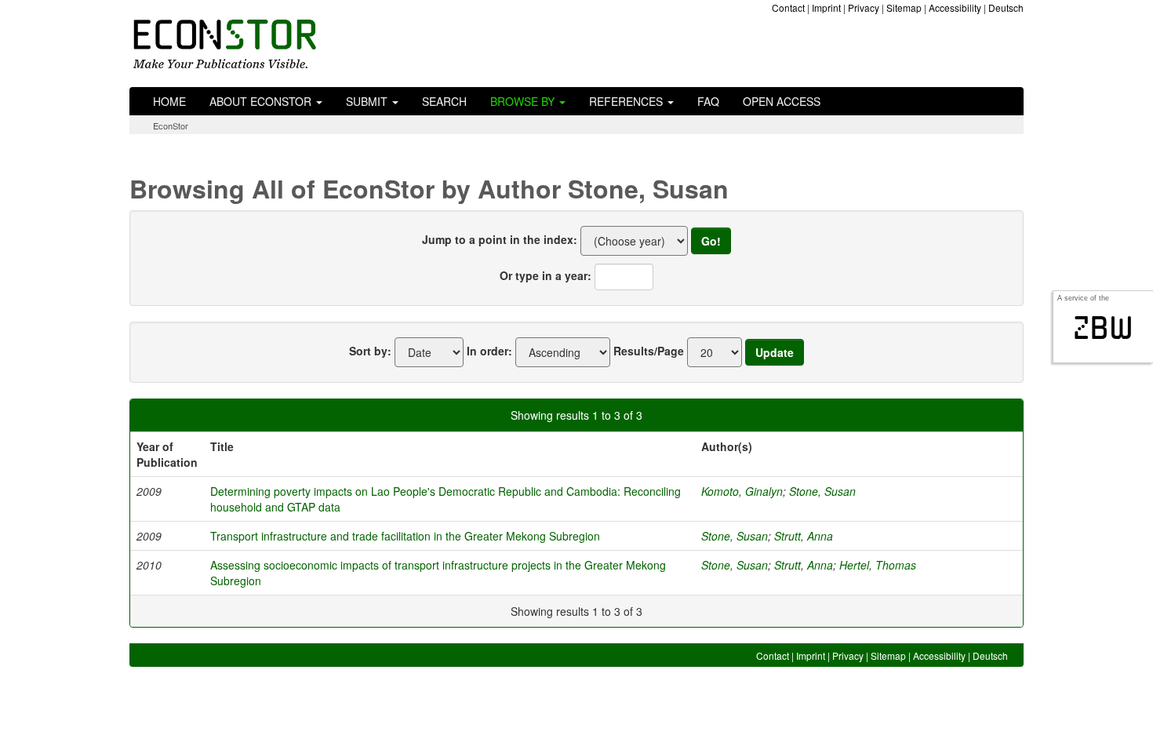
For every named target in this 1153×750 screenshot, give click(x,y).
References (627, 101)
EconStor (170, 125)
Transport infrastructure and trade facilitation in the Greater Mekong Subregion (405, 536)
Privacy (863, 7)
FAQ (708, 101)
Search (444, 101)
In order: (489, 351)
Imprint (826, 7)
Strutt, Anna (803, 536)
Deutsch (1006, 7)
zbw (1103, 328)
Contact (788, 7)
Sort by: (370, 351)
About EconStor (262, 101)
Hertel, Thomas (877, 565)
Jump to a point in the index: (499, 239)
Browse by (524, 101)
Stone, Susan (822, 491)
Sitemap (904, 7)
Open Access (781, 101)
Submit (368, 101)
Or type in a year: (545, 275)
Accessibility (955, 7)
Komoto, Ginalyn (742, 491)
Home (169, 101)
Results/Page (648, 351)
